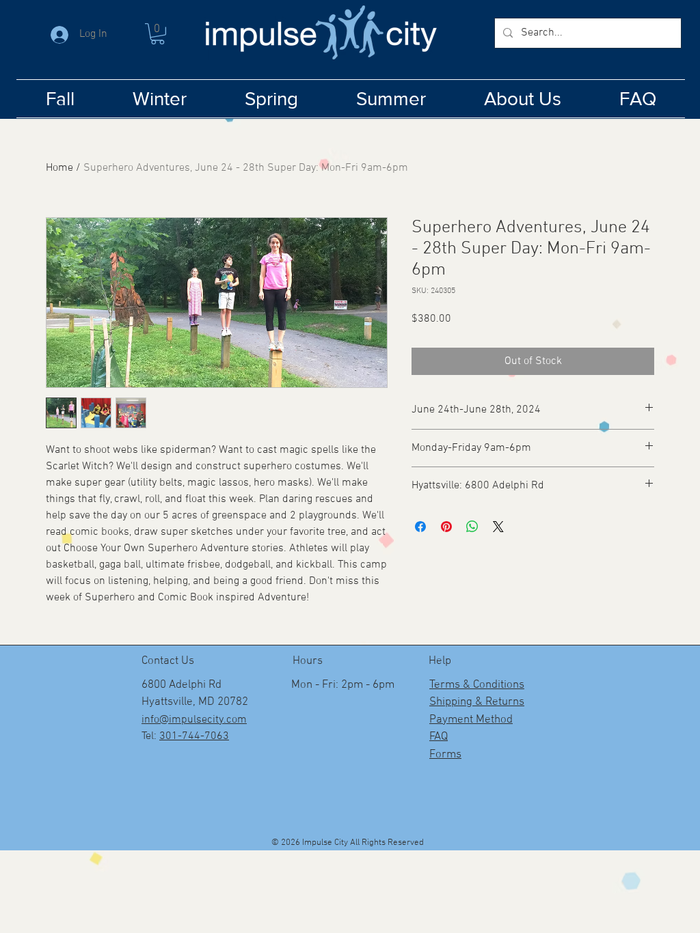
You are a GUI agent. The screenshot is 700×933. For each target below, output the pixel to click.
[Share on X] (498, 526)
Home (59, 168)
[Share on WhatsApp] (472, 526)
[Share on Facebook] (420, 526)
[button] (157, 33)
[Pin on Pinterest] (446, 526)
